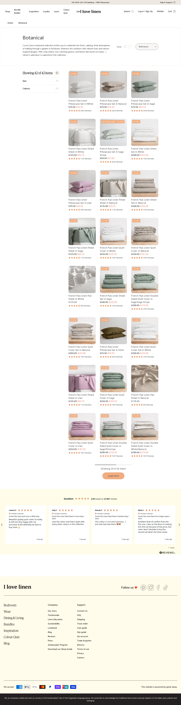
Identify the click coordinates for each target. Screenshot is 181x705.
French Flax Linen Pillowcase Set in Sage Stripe (112, 151)
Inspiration (34, 11)
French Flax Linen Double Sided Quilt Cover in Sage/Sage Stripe (144, 299)
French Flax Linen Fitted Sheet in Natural (112, 201)
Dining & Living (14, 618)
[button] (172, 11)
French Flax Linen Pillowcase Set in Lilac (80, 201)
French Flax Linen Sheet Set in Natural (143, 201)
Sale (78, 11)
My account (82, 636)
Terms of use (83, 649)
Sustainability (54, 624)
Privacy (80, 653)
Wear (7, 611)
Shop (7, 11)
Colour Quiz (66, 11)
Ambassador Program (58, 645)
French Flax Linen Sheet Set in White (143, 150)
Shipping (81, 619)
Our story (52, 611)
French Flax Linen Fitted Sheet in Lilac (81, 396)
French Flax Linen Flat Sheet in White (80, 297)
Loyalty (46, 11)
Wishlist (160, 11)
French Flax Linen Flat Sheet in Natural (142, 396)
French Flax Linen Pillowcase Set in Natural (113, 102)
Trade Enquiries (84, 640)
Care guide (82, 628)
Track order (82, 624)
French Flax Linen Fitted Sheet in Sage (81, 249)
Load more (113, 475)
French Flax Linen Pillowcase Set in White (81, 102)
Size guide (81, 632)
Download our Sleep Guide (60, 649)
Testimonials (53, 615)
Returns (80, 645)
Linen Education (55, 619)
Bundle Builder (17, 11)
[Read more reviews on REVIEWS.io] (167, 553)
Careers (80, 657)
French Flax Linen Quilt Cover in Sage (112, 396)
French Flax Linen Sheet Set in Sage (112, 297)
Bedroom (10, 605)
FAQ (79, 615)
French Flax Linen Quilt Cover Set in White (143, 348)
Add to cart (82, 93)
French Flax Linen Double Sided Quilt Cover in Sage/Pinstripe (113, 446)
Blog (7, 643)
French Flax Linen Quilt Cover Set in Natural (81, 348)
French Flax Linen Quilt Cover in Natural (143, 249)
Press (50, 640)
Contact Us (82, 611)
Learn (56, 11)
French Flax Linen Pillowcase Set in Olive (112, 348)
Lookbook (52, 628)
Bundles (9, 624)
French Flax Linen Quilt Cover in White (112, 249)
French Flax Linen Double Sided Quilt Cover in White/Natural (144, 446)
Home (10, 23)
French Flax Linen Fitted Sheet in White (81, 150)
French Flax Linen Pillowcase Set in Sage (143, 102)
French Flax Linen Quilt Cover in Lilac (81, 444)
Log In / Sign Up (145, 11)
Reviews (51, 636)
